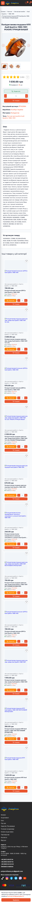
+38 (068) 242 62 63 (7, 864)
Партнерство (5, 834)
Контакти (4, 837)
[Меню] (3, 3)
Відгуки (3, 840)
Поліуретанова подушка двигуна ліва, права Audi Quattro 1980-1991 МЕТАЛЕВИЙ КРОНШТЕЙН (16, 584)
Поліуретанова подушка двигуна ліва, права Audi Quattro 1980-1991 (16, 681)
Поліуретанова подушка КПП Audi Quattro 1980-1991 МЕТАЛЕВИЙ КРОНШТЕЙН (16, 730)
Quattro (4, 14)
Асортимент (5, 817)
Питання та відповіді (7, 829)
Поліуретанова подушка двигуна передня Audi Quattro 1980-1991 (15, 486)
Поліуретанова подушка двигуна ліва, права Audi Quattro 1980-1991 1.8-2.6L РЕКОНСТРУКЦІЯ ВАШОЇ (16, 438)
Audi (28, 11)
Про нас (3, 823)
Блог (2, 820)
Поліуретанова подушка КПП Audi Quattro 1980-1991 (16, 778)
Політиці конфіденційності (15, 896)
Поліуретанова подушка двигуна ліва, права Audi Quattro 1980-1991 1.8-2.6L (16, 341)
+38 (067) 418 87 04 (7, 859)
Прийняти (16, 900)
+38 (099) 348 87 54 (7, 862)
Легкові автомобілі (19, 11)
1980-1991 (11, 14)
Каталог (10, 11)
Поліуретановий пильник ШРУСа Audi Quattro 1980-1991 (15, 291)
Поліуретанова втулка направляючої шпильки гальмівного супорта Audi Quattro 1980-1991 (16, 535)
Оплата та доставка (7, 831)
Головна (3, 11)
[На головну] (12, 3)
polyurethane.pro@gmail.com (12, 871)
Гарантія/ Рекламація (8, 826)
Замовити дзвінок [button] (7, 866)
